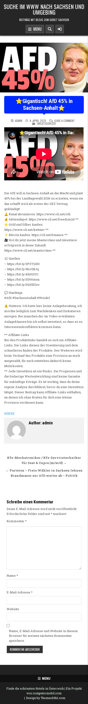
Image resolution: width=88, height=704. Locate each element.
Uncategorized (46, 123)
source (9, 413)
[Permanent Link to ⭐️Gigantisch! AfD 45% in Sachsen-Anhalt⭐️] (44, 67)
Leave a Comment (64, 120)
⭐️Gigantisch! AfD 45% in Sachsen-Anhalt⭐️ (44, 104)
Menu (36, 29)
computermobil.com (47, 693)
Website (13, 609)
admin (18, 120)
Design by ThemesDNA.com (45, 698)
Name (12, 575)
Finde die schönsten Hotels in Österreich (35, 688)
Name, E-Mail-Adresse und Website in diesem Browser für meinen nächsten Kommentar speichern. (43, 636)
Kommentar (17, 521)
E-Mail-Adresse (20, 592)
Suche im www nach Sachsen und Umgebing (44, 9)
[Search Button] (50, 29)
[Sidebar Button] (59, 29)
